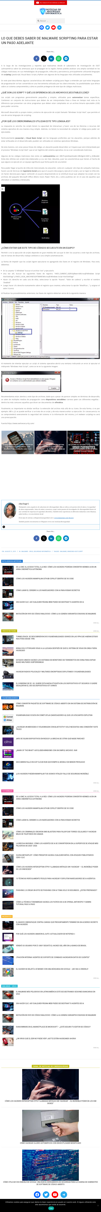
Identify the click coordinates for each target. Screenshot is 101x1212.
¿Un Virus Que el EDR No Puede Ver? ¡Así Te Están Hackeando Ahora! (46, 1039)
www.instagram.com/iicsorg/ (64, 518)
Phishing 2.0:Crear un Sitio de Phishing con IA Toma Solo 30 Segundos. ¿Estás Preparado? (56, 890)
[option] (17, 442)
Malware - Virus (27, 551)
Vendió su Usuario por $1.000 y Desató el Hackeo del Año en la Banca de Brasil (51, 946)
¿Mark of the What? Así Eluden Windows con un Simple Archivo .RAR (46, 750)
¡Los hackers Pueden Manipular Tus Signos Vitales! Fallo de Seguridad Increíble (52, 774)
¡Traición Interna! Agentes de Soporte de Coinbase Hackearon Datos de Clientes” (53, 957)
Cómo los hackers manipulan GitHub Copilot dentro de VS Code (45, 579)
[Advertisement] (50, 477)
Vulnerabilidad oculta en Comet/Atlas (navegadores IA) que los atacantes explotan (54, 715)
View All (96, 623)
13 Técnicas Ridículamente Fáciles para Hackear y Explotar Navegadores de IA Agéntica (55, 879)
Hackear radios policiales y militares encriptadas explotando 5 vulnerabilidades (53, 672)
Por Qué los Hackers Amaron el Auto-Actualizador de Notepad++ (45, 934)
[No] (98, 1205)
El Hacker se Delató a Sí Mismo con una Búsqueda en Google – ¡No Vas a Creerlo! (52, 969)
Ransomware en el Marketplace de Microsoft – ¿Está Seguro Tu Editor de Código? (53, 1027)
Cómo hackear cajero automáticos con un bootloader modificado (50, 1143)
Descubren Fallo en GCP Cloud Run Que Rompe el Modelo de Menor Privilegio (50, 762)
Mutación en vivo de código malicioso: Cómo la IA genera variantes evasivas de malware (56, 614)
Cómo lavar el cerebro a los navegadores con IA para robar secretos (48, 590)
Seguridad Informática (42, 551)
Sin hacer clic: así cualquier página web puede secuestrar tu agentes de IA (50, 602)
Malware (63, 551)
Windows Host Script (75, 551)
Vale (51, 1208)
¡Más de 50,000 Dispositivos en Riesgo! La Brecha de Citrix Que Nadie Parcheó (50, 739)
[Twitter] (4, 527)
